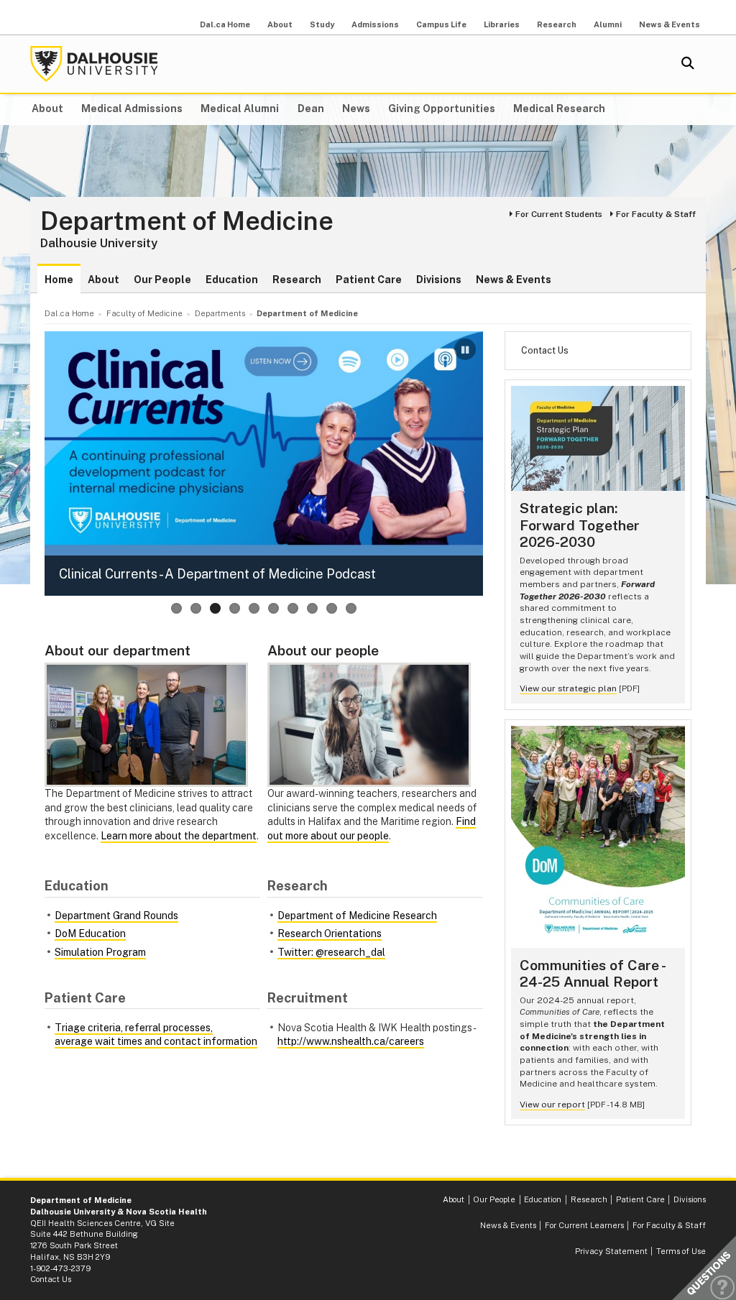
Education (232, 279)
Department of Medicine (187, 221)
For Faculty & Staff (656, 214)
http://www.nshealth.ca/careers (350, 1041)
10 (351, 608)
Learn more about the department (179, 836)
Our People (162, 279)
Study (322, 24)
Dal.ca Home (225, 24)
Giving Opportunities (441, 108)
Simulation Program (100, 952)
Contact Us (545, 350)
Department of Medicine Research (357, 915)
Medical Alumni (240, 108)
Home (59, 279)
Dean (311, 108)
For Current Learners (584, 1225)
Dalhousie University (94, 64)
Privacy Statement (611, 1251)
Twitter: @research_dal (331, 952)
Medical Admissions (132, 108)
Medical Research (559, 108)
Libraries (502, 24)
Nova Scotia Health (166, 1212)
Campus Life (441, 24)
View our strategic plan (568, 688)
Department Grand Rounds (116, 915)
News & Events (669, 24)
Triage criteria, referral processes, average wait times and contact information (156, 1035)
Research (556, 24)
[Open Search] (688, 64)
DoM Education (90, 933)
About (280, 24)
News (356, 108)
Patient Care (369, 279)
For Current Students (558, 214)
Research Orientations (329, 933)
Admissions (375, 24)
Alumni (608, 24)
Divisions (438, 279)
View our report (552, 1105)
